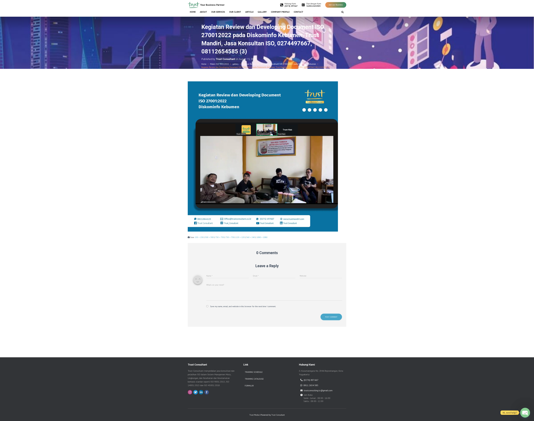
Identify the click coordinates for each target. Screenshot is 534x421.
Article (249, 11)
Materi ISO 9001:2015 (219, 64)
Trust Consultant (278, 415)
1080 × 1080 (261, 237)
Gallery (262, 11)
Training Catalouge (254, 379)
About (203, 11)
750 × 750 (219, 237)
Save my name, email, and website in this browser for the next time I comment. (243, 306)
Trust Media (254, 415)
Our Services (218, 11)
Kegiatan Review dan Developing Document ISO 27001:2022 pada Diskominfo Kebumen (279, 64)
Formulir (249, 385)
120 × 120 (240, 237)
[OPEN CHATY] (525, 413)
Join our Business (336, 4)
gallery (235, 64)
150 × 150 (199, 237)
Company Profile (280, 11)
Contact (298, 11)
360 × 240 (250, 237)
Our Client (235, 11)
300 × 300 (209, 237)
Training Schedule (254, 372)
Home (193, 11)
